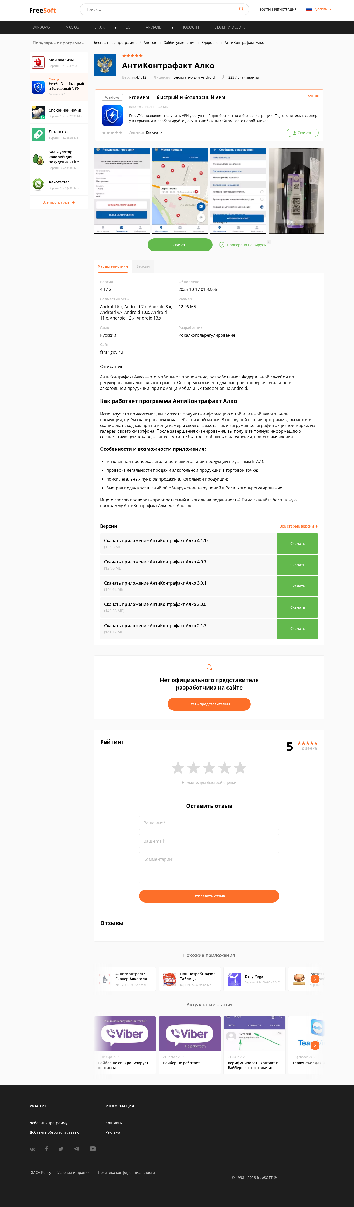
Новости (190, 27)
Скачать (180, 244)
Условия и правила (74, 1172)
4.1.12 (134, 77)
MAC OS (72, 27)
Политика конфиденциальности (126, 1172)
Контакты (114, 1122)
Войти (265, 9)
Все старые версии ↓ (299, 526)
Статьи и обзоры (230, 27)
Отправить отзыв (209, 895)
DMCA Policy (40, 1172)
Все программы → (59, 202)
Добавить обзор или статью (55, 1132)
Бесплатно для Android (194, 77)
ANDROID (154, 27)
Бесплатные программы (115, 42)
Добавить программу (48, 1122)
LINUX (100, 27)
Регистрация (285, 9)
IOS (127, 27)
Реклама (112, 1132)
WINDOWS (41, 27)
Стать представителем (209, 704)
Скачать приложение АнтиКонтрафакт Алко (156, 540)
